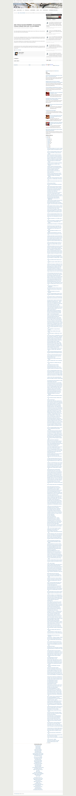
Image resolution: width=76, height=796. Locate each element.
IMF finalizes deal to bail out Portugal (52, 687)
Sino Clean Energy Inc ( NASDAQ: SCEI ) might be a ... (55, 434)
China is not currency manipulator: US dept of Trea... (54, 209)
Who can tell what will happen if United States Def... (54, 318)
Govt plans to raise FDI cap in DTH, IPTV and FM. (54, 312)
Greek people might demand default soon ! (53, 316)
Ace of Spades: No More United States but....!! (53, 499)
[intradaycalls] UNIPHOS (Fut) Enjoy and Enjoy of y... (54, 242)
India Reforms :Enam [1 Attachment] (52, 191)
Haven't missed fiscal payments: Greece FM (53, 201)
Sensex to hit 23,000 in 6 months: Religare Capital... (54, 343)
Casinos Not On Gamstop (38, 749)
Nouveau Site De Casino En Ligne (38, 778)
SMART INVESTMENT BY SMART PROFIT (53, 619)
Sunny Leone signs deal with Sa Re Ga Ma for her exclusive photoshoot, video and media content (56, 116)
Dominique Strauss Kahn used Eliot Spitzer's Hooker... (54, 372)
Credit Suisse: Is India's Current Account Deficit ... (54, 388)
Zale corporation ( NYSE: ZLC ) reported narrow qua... (54, 296)
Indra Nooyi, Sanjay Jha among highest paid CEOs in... (55, 566)
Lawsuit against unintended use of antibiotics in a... (54, 268)
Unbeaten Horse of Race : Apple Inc (52, 699)
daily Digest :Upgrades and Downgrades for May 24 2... (55, 325)
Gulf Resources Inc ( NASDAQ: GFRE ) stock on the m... (55, 435)
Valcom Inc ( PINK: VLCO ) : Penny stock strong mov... (54, 319)
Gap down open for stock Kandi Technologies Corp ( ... (55, 672)
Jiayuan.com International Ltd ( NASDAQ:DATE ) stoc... (55, 345)
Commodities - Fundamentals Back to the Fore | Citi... (54, 413)
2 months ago (52, 42)
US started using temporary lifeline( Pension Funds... (54, 458)
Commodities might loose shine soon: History (53, 481)
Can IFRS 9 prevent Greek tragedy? (51, 110)
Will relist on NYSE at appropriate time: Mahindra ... (54, 311)
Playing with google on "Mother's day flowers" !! (53, 614)
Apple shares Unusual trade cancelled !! (53, 667)
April (48, 742)
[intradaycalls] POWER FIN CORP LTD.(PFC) (53, 550)
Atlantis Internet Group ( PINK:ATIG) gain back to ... (54, 702)
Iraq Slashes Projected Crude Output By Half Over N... (54, 605)
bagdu (50, 22)
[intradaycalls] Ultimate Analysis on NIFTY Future (54, 451)
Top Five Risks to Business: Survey (52, 658)
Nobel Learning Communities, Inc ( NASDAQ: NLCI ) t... (55, 403)
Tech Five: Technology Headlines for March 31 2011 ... (54, 151)
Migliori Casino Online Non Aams (38, 769)
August (48, 143)
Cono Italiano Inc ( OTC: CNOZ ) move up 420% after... (55, 450)
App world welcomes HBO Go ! (51, 714)
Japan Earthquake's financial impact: (52, 530)
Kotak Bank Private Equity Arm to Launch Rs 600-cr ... (54, 389)
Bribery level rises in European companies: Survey (54, 411)
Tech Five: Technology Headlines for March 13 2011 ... (54, 501)
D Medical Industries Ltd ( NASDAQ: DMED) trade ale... (55, 728)
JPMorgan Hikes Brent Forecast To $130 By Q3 (53, 583)
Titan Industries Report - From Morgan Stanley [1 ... (54, 715)
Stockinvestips (17, 793)
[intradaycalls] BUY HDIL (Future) (52, 381)
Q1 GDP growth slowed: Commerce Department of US (54, 269)
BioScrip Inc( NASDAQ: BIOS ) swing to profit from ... (54, 707)
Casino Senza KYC (38, 780)
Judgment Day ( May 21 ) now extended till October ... (54, 337)
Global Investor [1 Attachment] (51, 516)
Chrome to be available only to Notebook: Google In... (54, 159)
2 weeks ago (53, 34)
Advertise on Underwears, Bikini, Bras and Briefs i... (54, 247)
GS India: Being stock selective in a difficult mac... (54, 508)
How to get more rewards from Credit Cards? (53, 417)
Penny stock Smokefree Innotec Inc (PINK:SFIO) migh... (55, 618)
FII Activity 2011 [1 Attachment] (51, 549)
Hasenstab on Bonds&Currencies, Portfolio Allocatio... (54, 598)
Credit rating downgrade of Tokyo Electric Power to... (54, 174)
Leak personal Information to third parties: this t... (54, 540)
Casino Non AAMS (38, 748)
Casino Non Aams (38, 746)
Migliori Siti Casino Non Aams (38, 779)
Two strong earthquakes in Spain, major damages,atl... (55, 533)
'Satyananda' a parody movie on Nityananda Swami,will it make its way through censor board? (56, 123)
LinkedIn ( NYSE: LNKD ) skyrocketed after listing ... (54, 377)
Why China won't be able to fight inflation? (53, 523)
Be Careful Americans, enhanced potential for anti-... (54, 722)
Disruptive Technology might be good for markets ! (54, 173)
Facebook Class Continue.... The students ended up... (54, 611)
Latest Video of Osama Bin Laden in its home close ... (54, 615)
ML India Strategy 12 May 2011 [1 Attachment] (53, 509)
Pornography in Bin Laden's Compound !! (53, 507)
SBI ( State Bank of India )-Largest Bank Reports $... (54, 436)
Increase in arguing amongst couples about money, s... (55, 564)
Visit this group (57, 65)
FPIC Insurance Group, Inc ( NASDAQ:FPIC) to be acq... (55, 335)
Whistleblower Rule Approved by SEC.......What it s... (54, 301)
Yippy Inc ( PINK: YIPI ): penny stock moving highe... (54, 255)
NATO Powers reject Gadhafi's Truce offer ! (53, 740)
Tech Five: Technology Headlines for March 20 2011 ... (54, 348)
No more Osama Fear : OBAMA (51, 739)
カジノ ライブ (38, 776)
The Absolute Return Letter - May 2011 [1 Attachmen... (54, 698)
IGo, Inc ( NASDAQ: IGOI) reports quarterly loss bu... (54, 641)
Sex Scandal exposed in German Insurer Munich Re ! (54, 385)
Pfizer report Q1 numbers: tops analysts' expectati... (54, 712)
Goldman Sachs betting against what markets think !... (54, 554)
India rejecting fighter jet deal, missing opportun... (54, 487)
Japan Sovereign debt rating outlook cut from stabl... (54, 227)
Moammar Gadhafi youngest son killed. (52, 741)
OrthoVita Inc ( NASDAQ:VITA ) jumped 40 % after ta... (54, 466)
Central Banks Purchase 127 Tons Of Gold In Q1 (54, 520)
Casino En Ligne (38, 775)
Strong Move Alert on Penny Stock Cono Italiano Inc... (54, 459)
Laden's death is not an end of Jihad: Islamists (53, 723)
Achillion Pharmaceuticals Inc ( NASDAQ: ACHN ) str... (54, 622)
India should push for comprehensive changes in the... (54, 492)
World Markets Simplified (20, 4)
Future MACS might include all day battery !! (53, 620)
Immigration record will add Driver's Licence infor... (54, 232)
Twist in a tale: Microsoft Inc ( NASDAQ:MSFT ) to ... (54, 574)
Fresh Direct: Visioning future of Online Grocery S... (54, 668)
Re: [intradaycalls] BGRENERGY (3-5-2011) (53, 688)
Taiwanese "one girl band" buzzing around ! (53, 168)
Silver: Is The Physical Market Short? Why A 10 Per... (54, 582)
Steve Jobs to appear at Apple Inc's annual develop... (54, 157)
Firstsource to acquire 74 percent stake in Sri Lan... (54, 719)
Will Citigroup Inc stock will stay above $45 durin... (54, 612)
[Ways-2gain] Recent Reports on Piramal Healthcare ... (55, 588)
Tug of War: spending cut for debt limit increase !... (54, 553)
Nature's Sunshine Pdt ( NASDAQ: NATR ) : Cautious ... (55, 621)
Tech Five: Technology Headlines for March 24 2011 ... (54, 324)
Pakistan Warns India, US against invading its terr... (54, 654)
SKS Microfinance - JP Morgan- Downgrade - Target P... (55, 637)
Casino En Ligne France (38, 783)
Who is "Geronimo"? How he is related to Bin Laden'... (54, 696)
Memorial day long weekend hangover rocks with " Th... (55, 195)
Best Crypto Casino (38, 785)
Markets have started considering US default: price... (54, 277)
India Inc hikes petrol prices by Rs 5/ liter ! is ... (53, 486)
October (48, 141)
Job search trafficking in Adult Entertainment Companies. (54, 87)
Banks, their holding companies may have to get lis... (54, 475)
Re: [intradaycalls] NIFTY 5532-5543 (52, 657)
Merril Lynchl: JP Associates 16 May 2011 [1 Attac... (54, 442)
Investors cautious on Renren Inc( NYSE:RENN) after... (55, 555)
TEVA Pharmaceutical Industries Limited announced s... (55, 706)
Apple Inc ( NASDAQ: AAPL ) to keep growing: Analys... (55, 276)
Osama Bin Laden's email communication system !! (54, 500)
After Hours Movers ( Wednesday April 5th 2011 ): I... (54, 638)
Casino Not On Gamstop (38, 752)
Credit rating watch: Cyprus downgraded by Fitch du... (54, 167)
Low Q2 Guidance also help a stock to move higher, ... (54, 691)
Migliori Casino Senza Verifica (38, 781)
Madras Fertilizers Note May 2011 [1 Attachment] (54, 310)
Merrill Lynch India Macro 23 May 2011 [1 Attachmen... (54, 315)
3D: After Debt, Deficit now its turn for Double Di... (54, 650)
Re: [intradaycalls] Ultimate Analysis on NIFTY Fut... (54, 570)
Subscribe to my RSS (16, 2)
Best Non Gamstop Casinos (38, 761)
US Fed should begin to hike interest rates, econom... (54, 273)
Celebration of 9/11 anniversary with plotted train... (54, 625)
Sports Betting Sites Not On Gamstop (38, 754)
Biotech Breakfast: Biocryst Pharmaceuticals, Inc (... (54, 267)
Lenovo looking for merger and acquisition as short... (54, 238)
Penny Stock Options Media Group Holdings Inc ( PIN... (55, 419)
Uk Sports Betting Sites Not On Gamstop (38, 767)
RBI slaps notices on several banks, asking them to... (54, 188)
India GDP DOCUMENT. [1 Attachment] (52, 169)
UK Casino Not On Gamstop (38, 760)
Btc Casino (38, 770)
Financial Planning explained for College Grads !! (54, 418)
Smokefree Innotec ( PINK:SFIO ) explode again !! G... (54, 556)
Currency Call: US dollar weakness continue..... (53, 193)
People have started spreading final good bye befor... (54, 351)
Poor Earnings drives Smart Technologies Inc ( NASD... (55, 380)
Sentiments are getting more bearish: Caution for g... (54, 420)
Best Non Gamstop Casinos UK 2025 (38, 753)
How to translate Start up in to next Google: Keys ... (54, 689)
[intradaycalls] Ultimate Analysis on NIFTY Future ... (54, 281)
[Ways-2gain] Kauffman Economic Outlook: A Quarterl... (55, 591)
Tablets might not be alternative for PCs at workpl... (54, 410)
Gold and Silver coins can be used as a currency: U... (54, 192)
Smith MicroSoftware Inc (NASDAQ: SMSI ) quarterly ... (55, 662)
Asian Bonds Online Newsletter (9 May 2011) (53, 606)
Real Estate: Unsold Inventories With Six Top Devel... (54, 354)
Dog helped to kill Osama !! (51, 646)
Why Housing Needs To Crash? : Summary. (53, 517)
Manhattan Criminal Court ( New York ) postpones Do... (55, 477)
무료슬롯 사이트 (38, 782)
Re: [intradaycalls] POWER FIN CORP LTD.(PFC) (54, 546)
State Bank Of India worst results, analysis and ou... (54, 412)
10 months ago (52, 50)
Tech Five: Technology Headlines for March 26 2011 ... (54, 250)
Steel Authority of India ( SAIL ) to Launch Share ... (54, 470)
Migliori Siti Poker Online (38, 774)
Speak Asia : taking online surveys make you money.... (54, 194)
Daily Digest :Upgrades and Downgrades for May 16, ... (55, 453)
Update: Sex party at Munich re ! (51, 309)
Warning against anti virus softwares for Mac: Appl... (54, 266)
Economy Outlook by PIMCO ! (51, 183)
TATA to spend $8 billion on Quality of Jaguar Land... (54, 631)
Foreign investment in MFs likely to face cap (53, 444)
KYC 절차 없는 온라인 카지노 (38, 777)
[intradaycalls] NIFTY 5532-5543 (51, 683)
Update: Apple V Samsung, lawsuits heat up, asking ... (54, 177)
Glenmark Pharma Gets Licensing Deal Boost (53, 469)
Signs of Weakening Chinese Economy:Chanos (54, 404)
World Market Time (50, 600)
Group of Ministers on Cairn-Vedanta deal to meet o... (54, 474)
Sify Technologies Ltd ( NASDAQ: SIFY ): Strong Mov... (54, 336)
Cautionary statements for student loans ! (53, 599)
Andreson (50, 36)
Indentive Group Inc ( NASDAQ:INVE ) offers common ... (55, 323)
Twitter (25, 2)
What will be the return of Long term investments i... (54, 405)
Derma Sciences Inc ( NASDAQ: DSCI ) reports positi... (55, 303)
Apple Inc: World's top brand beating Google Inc (54, 607)
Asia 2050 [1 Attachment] (50, 514)
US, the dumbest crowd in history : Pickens (53, 208)
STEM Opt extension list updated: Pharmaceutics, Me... (55, 200)
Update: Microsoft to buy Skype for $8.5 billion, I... (54, 565)
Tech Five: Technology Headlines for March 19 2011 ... (54, 370)
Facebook (21, 2)
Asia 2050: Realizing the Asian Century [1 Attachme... (54, 521)
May (48, 147)
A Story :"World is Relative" (51, 563)
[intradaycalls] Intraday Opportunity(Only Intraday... (54, 548)
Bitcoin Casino (38, 771)
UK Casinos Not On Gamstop (38, 757)
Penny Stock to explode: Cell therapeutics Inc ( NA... (54, 729)
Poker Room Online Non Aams (38, 786)
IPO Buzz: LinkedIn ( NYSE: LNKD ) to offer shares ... (54, 387)
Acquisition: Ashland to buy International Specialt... (54, 166)
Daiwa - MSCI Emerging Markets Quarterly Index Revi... (55, 443)
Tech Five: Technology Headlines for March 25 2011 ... (54, 293)
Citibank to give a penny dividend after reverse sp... (54, 506)
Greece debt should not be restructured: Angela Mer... (54, 430)
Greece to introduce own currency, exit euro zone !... (54, 626)
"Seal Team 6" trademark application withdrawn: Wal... (54, 248)
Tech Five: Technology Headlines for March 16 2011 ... (54, 449)
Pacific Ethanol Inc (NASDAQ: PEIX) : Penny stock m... (54, 498)
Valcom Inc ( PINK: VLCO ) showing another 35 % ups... (55, 282)
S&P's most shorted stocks (51, 399)
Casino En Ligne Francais (38, 788)
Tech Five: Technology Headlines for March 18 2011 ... (54, 386)
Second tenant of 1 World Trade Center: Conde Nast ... (55, 274)
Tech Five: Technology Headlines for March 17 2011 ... (54, 427)
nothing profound (51, 30)
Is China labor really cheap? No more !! (52, 494)
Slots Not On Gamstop (38, 766)
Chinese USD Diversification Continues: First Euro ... (54, 187)
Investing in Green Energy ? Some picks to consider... (54, 713)
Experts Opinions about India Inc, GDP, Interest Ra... (54, 690)
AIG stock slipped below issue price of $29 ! (53, 304)
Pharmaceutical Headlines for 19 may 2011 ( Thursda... (55, 371)
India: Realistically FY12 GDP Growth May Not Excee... (55, 476)
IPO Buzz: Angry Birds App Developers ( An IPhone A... (54, 604)
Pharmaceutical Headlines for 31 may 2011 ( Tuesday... (55, 148)
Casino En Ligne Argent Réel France (38, 784)
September (49, 142)
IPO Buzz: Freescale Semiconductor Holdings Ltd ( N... (55, 265)
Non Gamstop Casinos (38, 745)
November (48, 140)
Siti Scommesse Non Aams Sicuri (38, 789)
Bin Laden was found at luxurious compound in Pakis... (55, 734)
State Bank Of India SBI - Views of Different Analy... (54, 406)
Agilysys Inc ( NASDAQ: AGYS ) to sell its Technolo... (54, 158)
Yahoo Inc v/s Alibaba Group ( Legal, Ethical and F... (54, 497)
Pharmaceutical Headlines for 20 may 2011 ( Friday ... (54, 344)
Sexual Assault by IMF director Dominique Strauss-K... (54, 490)
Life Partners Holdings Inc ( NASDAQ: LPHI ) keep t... (54, 424)
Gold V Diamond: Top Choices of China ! (53, 364)
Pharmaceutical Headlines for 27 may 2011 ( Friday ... (54, 210)
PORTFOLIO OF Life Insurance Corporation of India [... (54, 493)
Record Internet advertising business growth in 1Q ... (54, 239)
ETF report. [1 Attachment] (50, 515)
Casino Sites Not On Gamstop (38, 763)
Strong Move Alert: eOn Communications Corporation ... (55, 647)
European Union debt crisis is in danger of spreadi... (54, 513)
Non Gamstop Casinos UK (38, 755)
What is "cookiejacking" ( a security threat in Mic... (54, 249)
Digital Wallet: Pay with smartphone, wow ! (53, 529)
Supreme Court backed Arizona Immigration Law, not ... (55, 256)
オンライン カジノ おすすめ (38, 756)
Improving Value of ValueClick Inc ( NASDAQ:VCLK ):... (55, 676)
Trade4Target (51, 53)
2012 (47, 136)
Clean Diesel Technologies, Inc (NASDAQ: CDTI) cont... (55, 220)
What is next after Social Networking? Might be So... (54, 537)
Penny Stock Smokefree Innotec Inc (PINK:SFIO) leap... (55, 596)
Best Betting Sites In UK (38, 762)
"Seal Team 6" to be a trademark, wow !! (52, 445)
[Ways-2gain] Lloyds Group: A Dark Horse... (53, 573)
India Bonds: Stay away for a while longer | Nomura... (54, 579)
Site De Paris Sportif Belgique (38, 772)
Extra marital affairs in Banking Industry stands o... (54, 275)
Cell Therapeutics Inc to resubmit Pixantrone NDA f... (54, 703)
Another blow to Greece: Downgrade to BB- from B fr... (54, 597)
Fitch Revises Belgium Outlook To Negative (53, 341)
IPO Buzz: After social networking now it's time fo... (54, 302)
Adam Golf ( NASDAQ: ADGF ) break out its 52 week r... (55, 673)
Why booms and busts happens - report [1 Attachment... (55, 524)
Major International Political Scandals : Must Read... (54, 202)
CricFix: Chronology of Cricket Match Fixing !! (53, 613)
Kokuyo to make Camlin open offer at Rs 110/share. (54, 186)
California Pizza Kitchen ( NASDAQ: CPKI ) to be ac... (54, 308)
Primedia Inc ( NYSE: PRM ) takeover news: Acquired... (55, 462)
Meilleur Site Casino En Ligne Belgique (38, 773)
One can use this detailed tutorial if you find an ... (54, 491)
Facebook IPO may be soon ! (51, 452)
